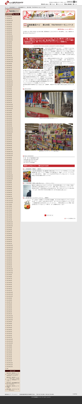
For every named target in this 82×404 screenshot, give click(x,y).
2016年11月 (10, 223)
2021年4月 (9, 120)
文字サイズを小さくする (74, 2)
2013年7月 (9, 302)
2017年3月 (9, 216)
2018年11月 (10, 177)
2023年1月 (9, 79)
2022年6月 (9, 92)
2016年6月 (9, 233)
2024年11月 (10, 38)
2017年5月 (9, 212)
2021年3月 (9, 122)
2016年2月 (9, 241)
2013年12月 (10, 292)
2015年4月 (9, 261)
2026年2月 (9, 18)
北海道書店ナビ (13, 7)
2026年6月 (9, 16)
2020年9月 (9, 133)
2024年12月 (10, 36)
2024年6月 (9, 45)
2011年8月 (9, 347)
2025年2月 (9, 32)
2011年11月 (10, 341)
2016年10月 (10, 225)
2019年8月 (9, 159)
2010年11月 (10, 364)
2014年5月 (9, 282)
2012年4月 (9, 331)
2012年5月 (9, 329)
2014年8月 (9, 276)
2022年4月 (9, 96)
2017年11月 (10, 200)
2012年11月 (10, 317)
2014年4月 (9, 284)
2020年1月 (9, 149)
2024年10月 (10, 40)
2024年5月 (9, 47)
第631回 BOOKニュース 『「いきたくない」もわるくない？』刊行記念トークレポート (13, 379)
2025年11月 (10, 20)
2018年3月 (9, 192)
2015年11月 (10, 247)
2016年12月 (10, 221)
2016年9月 (9, 227)
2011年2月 (9, 358)
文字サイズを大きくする (76, 2)
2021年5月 (9, 118)
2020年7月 (9, 137)
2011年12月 (10, 339)
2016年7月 (9, 231)
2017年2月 (9, 218)
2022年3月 (9, 98)
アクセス (53, 4)
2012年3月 (9, 333)
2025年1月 (9, 34)
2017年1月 (9, 220)
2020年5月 (9, 141)
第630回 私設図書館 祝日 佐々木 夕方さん (13, 383)
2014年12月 (10, 268)
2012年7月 (9, 325)
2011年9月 (9, 345)
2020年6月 (9, 139)
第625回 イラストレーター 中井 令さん (13, 390)
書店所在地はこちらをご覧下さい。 (66, 29)
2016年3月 (9, 239)
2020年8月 (9, 135)
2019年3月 (9, 169)
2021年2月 (9, 124)
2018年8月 (9, 182)
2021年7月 (9, 114)
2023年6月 (9, 69)
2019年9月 (9, 157)
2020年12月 (10, 128)
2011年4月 (9, 355)
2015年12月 (10, 245)
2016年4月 (9, 237)
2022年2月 (9, 100)
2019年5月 (9, 165)
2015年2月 (9, 265)
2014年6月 (9, 280)
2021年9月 (9, 110)
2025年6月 (9, 26)
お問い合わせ (46, 4)
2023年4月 (9, 73)
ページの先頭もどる (70, 218)
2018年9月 (9, 180)
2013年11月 (10, 294)
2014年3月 (9, 286)
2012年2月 (9, 335)
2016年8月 (9, 229)
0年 (7, 368)
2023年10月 (10, 61)
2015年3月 (9, 263)
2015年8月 (9, 253)
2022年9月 (9, 87)
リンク (75, 4)
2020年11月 (10, 130)
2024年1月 (9, 55)
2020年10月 (10, 132)
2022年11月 (10, 83)
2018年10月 (10, 178)
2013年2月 (9, 311)
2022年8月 (9, 89)
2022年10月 (10, 85)
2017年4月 (9, 214)
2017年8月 (9, 206)
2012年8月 (9, 323)
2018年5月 (9, 188)
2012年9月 (9, 321)
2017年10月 (10, 202)
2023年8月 (9, 65)
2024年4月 (9, 49)
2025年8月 (9, 22)
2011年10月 (10, 343)
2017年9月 (9, 204)
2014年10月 (10, 272)
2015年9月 (9, 251)
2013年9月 (9, 298)
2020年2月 (9, 147)
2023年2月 (9, 77)
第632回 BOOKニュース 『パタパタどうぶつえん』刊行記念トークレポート (13, 374)
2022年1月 (9, 102)
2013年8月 (9, 300)
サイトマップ (60, 4)
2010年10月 (10, 366)
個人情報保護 (69, 4)
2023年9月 (9, 63)
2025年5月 (9, 28)
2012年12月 (10, 315)
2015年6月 (9, 257)
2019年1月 (9, 173)
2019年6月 (9, 163)
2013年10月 (10, 296)
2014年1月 (9, 290)
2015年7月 (9, 255)
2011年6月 (9, 351)
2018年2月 (9, 194)
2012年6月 (9, 327)
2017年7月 (9, 208)
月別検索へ (16, 14)
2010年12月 (10, 362)
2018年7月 (9, 184)
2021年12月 (10, 104)
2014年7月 (9, 278)
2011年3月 (9, 356)
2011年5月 (9, 353)
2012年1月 (9, 337)
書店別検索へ (9, 14)
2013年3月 (9, 310)
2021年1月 (9, 126)
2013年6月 (9, 304)
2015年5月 (9, 259)
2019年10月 (10, 155)
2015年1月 (9, 267)
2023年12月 (10, 57)
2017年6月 (9, 210)
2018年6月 (9, 186)
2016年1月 (9, 243)
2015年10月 (10, 249)
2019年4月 (9, 167)
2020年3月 (9, 145)
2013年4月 (9, 308)
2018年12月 (10, 175)
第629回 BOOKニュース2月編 (13, 386)
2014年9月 (9, 274)
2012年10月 (10, 319)
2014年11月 (10, 270)
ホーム (6, 7)
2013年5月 (9, 306)
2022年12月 (10, 81)
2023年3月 (9, 75)
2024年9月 (9, 42)
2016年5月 (9, 235)
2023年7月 (9, 67)
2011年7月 (9, 349)
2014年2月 (9, 288)
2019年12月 (10, 151)
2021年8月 (9, 112)
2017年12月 (10, 198)
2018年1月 (9, 196)
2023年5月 (9, 71)
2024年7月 (9, 43)
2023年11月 (10, 59)
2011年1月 (9, 360)
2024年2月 (9, 53)
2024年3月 (9, 51)
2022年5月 (9, 94)
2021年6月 (9, 116)
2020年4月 (9, 143)
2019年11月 (10, 153)
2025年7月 (9, 24)
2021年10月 (10, 108)
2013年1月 (9, 313)
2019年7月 (9, 161)
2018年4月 (9, 190)
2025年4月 (9, 30)
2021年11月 (10, 106)
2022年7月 (9, 90)
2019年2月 (9, 171)
